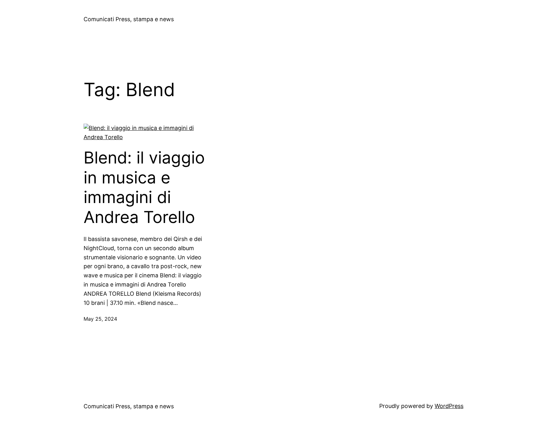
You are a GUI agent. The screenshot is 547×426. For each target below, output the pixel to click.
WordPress (449, 406)
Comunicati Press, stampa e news (129, 19)
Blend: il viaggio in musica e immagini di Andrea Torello (144, 187)
